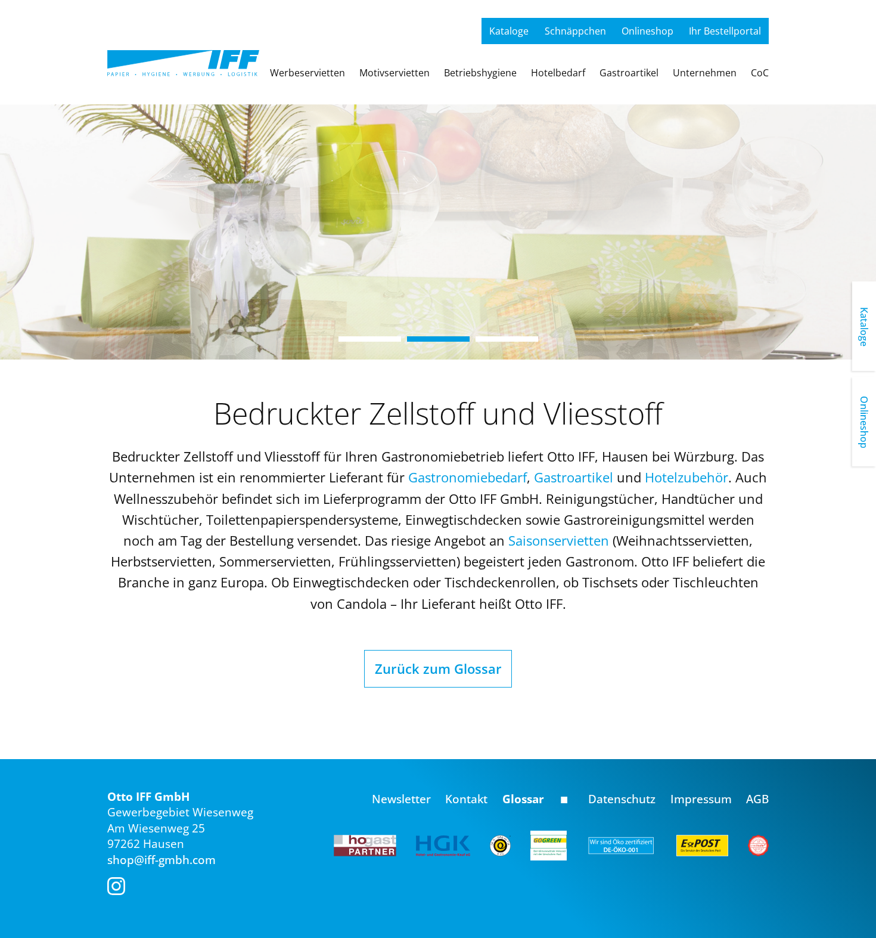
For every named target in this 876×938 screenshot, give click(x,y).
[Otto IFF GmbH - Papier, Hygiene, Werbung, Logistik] (183, 59)
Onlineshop (647, 31)
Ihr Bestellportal (725, 31)
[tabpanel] (438, 232)
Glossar (523, 799)
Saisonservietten (560, 540)
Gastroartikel (573, 477)
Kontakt (466, 799)
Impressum (701, 799)
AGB (757, 799)
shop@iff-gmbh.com (161, 860)
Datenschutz (622, 799)
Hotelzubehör (686, 477)
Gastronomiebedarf (467, 477)
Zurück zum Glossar (438, 668)
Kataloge (509, 31)
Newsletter (401, 799)
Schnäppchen (575, 31)
